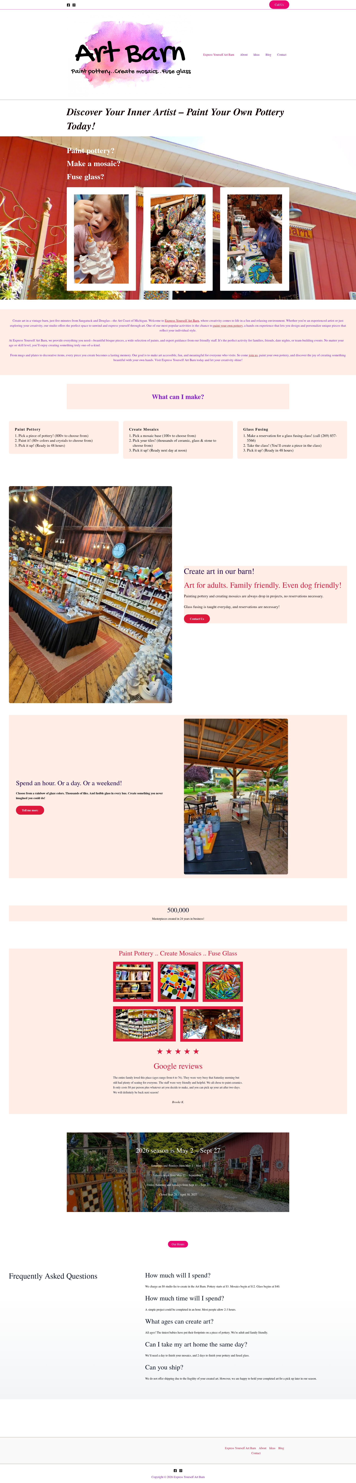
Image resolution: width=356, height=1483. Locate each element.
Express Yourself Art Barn (218, 54)
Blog (268, 54)
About (244, 54)
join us (253, 355)
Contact (281, 54)
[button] (279, 4)
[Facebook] (68, 5)
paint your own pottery (227, 325)
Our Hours (178, 1244)
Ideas (256, 54)
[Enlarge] (148, 966)
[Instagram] (74, 5)
